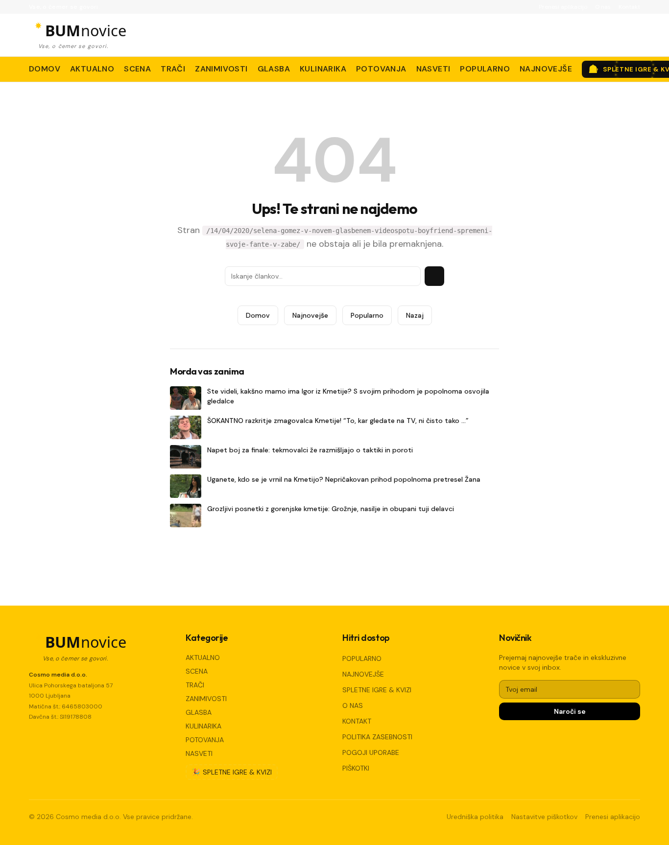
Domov (258, 315)
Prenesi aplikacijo (563, 7)
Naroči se (570, 711)
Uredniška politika (475, 816)
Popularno (367, 315)
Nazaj (415, 315)
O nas (603, 7)
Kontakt (629, 7)
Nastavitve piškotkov (544, 816)
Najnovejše (310, 315)
